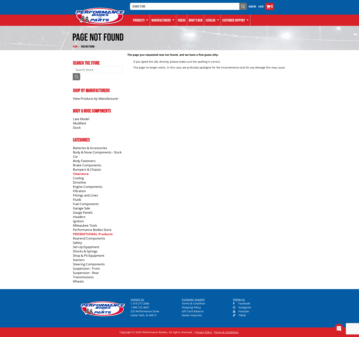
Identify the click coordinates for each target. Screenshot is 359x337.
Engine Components (87, 186)
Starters (79, 260)
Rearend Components (89, 238)
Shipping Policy (191, 307)
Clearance (81, 174)
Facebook (244, 303)
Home (75, 46)
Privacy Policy (204, 332)
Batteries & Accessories (90, 148)
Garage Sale (81, 208)
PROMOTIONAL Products (93, 234)
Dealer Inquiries (192, 315)
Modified (79, 123)
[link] (140, 20)
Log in (260, 6)
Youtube (243, 311)
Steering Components (89, 264)
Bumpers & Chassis (87, 169)
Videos (181, 20)
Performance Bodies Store (92, 230)
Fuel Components (86, 204)
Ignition (78, 221)
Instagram (244, 307)
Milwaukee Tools (85, 225)
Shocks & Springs (85, 251)
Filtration (79, 191)
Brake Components (87, 165)
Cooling (78, 178)
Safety (77, 242)
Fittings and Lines (85, 195)
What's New (195, 20)
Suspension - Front (86, 268)
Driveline (79, 182)
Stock (77, 127)
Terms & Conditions (226, 332)
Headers (79, 217)
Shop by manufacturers (91, 90)
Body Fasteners (84, 161)
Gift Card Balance (193, 311)
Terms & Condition (193, 303)
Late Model (81, 119)
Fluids (77, 199)
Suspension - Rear (86, 273)
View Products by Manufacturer (96, 98)
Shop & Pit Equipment (88, 255)
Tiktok (242, 315)
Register (252, 6)
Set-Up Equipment (86, 247)
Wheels (78, 281)
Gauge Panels (83, 212)
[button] (212, 20)
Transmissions (83, 277)
